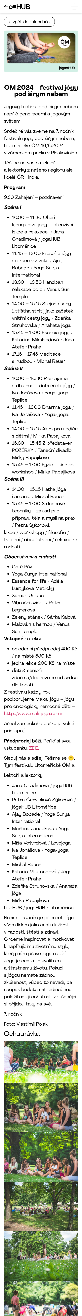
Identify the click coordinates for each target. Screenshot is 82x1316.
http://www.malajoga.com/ (33, 713)
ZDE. (34, 748)
